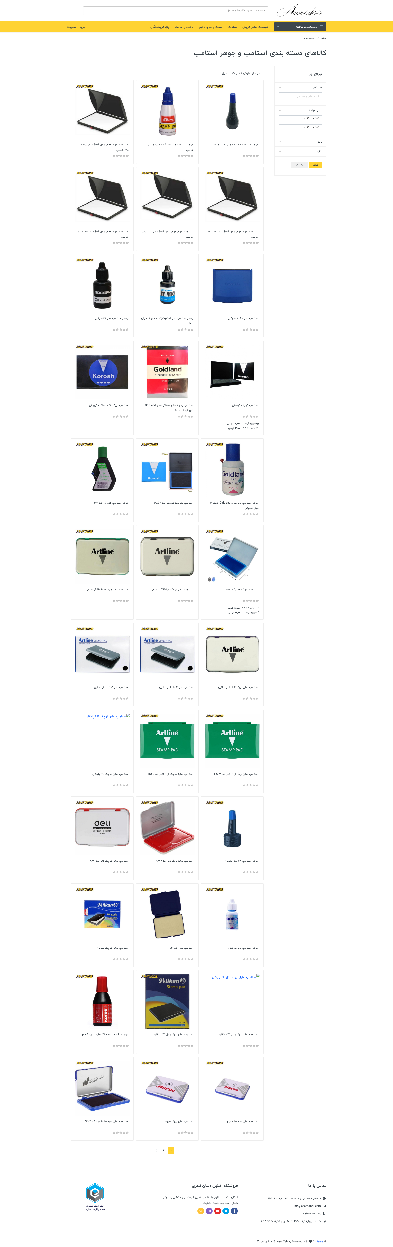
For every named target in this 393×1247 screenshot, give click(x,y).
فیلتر (315, 164)
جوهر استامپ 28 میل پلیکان (242, 860)
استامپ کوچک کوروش (245, 405)
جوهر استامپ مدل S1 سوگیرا (112, 318)
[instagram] (209, 1211)
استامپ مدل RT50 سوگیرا (243, 318)
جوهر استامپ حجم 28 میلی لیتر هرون (236, 144)
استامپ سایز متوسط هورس (242, 1121)
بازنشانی (299, 164)
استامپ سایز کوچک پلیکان (113, 947)
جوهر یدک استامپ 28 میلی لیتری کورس (105, 1034)
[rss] (200, 1211)
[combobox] (300, 119)
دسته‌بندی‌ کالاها (306, 26)
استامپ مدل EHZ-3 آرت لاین (111, 687)
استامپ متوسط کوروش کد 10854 (173, 502)
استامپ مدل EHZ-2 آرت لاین (176, 687)
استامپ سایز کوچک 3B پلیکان (110, 773)
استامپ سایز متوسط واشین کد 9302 (107, 1121)
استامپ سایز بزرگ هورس (178, 1121)
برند (320, 141)
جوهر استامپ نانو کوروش (243, 947)
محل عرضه (315, 110)
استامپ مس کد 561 (181, 947)
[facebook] (234, 1211)
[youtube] (217, 1211)
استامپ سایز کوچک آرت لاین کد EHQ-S (169, 773)
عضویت (71, 26)
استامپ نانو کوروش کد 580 (242, 589)
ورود (82, 26)
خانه (323, 38)
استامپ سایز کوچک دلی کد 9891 (109, 860)
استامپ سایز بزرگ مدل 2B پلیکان (173, 1034)
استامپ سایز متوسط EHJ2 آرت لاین (107, 589)
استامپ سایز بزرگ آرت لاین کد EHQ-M (235, 773)
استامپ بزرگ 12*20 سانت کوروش (109, 405)
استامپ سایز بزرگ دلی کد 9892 (174, 860)
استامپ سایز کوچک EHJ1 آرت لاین (172, 589)
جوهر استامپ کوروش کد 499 (111, 502)
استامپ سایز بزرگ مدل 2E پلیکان (239, 1034)
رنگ (319, 151)
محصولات (309, 38)
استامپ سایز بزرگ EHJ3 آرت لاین (238, 687)
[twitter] (225, 1211)
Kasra (319, 1241)
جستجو (317, 87)
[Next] (156, 1150)
